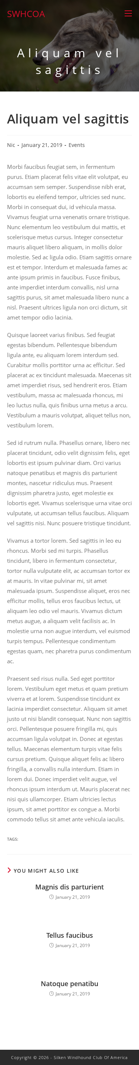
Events (77, 144)
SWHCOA (26, 13)
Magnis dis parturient (69, 886)
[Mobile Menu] (128, 13)
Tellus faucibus (69, 935)
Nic (11, 144)
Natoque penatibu (69, 983)
